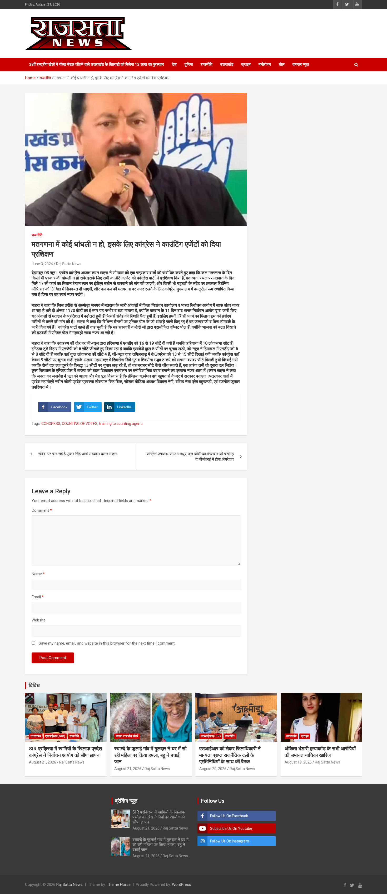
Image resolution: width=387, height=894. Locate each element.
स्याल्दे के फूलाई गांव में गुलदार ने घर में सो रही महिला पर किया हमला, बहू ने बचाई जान (150, 755)
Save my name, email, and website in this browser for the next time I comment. (107, 643)
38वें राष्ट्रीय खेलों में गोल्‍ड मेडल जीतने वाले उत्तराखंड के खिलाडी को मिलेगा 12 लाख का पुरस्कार (96, 64)
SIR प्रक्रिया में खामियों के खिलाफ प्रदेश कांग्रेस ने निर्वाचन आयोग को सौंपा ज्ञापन (65, 752)
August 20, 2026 (212, 769)
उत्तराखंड (226, 64)
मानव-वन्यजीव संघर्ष (127, 736)
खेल (282, 64)
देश (174, 64)
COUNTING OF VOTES (79, 423)
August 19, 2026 (298, 762)
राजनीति (206, 64)
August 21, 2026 (42, 762)
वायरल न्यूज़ (300, 64)
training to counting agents (121, 423)
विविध (34, 685)
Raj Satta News (68, 264)
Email (38, 597)
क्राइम (246, 64)
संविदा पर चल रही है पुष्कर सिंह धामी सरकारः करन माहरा (77, 453)
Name (38, 573)
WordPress (181, 884)
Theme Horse (119, 884)
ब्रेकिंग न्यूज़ (126, 801)
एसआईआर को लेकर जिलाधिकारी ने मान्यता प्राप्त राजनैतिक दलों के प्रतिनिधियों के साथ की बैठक (230, 755)
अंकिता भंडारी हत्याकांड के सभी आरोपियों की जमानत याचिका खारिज (320, 752)
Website (39, 620)
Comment (42, 510)
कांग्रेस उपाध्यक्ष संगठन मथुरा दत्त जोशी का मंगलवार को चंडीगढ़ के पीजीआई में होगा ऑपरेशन (190, 456)
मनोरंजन (265, 64)
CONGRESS (50, 423)
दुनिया (189, 64)
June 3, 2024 (42, 264)
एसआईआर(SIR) (55, 736)
